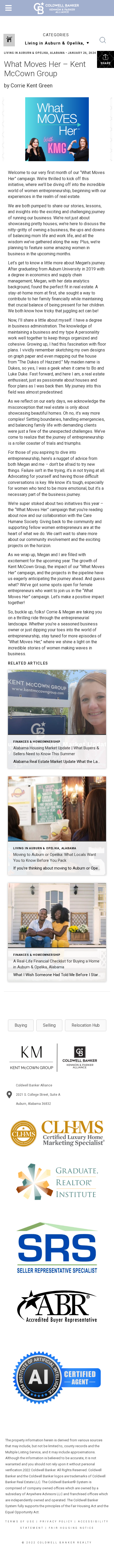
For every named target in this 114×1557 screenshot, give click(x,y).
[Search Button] (103, 40)
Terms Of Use (20, 1521)
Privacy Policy (56, 1521)
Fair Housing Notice (71, 1528)
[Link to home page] (57, 8)
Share (105, 63)
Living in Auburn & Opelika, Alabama (34, 52)
